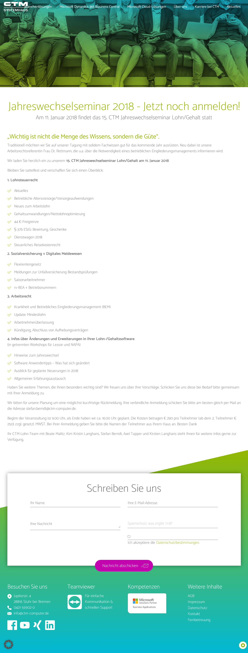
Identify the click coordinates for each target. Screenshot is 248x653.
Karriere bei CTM (207, 7)
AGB (191, 596)
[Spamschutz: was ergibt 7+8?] (183, 524)
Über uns (180, 7)
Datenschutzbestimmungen (177, 543)
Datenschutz (197, 608)
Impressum (196, 602)
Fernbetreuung (199, 620)
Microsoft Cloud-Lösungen (146, 7)
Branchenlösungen (38, 7)
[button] (8, 644)
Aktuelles (233, 7)
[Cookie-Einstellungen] (243, 645)
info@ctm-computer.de (31, 613)
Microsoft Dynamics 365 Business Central (90, 7)
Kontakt (194, 614)
